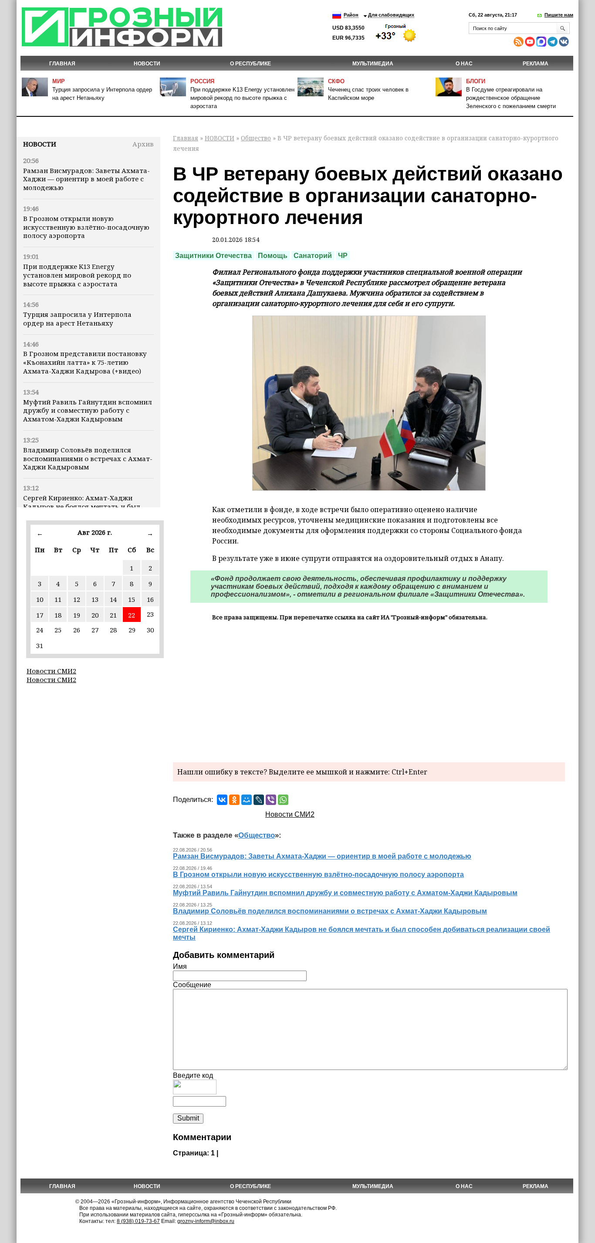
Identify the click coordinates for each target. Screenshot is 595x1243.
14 (113, 599)
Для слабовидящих (391, 14)
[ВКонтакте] (222, 800)
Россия (202, 81)
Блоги (475, 81)
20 (94, 615)
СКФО (336, 81)
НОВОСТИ (147, 64)
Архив (143, 143)
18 (57, 615)
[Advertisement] (369, 690)
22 (131, 615)
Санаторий (313, 255)
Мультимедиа (372, 64)
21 (113, 615)
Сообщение (192, 984)
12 (76, 599)
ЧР (343, 255)
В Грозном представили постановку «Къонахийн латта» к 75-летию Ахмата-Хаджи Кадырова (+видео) (85, 362)
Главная (62, 64)
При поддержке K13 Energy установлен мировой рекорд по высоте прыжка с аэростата (242, 97)
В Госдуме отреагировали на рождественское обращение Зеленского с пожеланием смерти (511, 97)
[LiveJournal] (259, 800)
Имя (180, 966)
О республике (250, 64)
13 (94, 599)
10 (39, 599)
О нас (464, 64)
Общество (256, 138)
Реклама (535, 64)
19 (76, 615)
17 (39, 615)
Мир (58, 81)
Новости (39, 143)
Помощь (272, 255)
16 (150, 599)
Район (351, 14)
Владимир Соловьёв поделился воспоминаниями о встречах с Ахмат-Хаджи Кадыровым (87, 458)
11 (57, 599)
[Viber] (271, 800)
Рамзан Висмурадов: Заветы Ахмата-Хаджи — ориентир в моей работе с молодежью (86, 179)
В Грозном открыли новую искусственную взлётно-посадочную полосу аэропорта (86, 227)
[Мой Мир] (246, 800)
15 (131, 599)
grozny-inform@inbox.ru (205, 1221)
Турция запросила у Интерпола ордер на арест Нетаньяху (77, 318)
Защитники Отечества (213, 255)
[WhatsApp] (283, 800)
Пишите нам (558, 14)
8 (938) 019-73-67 (138, 1221)
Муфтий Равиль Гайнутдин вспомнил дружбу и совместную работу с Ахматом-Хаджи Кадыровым (87, 410)
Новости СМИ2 (51, 670)
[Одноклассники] (234, 800)
